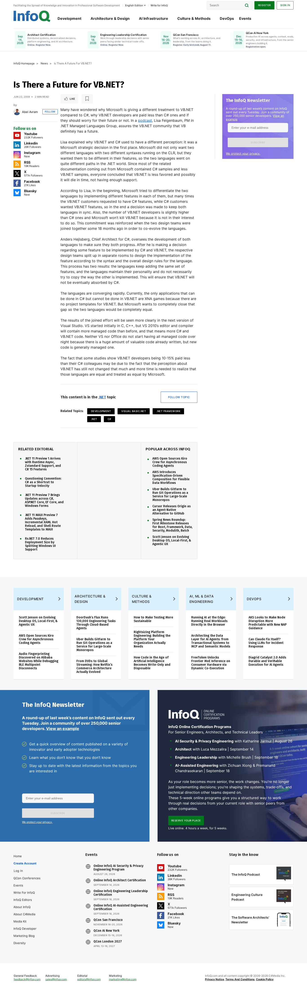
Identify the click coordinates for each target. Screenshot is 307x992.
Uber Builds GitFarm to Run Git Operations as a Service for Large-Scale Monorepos (170, 494)
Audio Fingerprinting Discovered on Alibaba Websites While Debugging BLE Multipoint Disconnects (38, 661)
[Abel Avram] (16, 111)
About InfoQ (22, 907)
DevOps (227, 18)
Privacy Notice (214, 979)
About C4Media (24, 914)
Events (245, 18)
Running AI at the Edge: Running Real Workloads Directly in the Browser (209, 621)
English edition (134, 5)
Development (69, 18)
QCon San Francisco (108, 920)
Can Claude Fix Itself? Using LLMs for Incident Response (266, 642)
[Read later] (87, 99)
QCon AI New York (106, 931)
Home (17, 856)
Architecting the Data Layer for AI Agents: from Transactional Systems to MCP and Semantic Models (210, 641)
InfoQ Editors (22, 900)
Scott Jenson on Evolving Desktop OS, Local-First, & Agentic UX (171, 540)
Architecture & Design (110, 18)
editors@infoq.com (89, 979)
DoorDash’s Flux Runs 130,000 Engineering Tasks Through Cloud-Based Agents (96, 622)
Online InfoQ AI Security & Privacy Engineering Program (118, 867)
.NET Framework (168, 411)
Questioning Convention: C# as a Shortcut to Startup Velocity (43, 482)
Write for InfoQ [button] (159, 5)
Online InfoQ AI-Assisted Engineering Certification (120, 907)
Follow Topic (179, 397)
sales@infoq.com (56, 979)
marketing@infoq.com (122, 979)
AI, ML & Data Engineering (201, 599)
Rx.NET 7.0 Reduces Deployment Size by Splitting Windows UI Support (40, 544)
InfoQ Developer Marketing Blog (24, 932)
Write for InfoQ (24, 892)
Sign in (285, 5)
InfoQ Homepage (24, 63)
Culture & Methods (194, 18)
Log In (18, 871)
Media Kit (20, 921)
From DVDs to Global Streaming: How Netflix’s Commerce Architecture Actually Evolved (94, 666)
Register (264, 5)
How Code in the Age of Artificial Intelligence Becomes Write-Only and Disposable (152, 663)
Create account (24, 863)
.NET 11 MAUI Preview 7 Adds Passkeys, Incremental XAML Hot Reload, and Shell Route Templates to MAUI (43, 522)
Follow (50, 111)
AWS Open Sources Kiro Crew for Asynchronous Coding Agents (169, 462)
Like (72, 98)
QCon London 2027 (107, 941)
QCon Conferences (26, 878)
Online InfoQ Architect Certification (119, 880)
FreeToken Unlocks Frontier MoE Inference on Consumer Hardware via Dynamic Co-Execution (210, 663)
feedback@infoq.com (27, 979)
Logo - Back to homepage (32, 16)
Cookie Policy (265, 979)
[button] (258, 142)
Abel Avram (30, 112)
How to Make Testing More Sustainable (153, 619)
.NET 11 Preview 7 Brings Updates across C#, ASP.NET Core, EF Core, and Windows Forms (44, 500)
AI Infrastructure (153, 18)
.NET (102, 397)
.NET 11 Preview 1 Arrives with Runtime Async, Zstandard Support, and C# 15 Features (43, 464)
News (44, 63)
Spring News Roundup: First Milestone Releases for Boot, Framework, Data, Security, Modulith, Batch (172, 525)
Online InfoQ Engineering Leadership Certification (120, 893)
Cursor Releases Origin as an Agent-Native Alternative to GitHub (171, 510)
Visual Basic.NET (133, 411)
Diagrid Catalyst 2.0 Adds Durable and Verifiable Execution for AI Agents (267, 661)
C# (109, 419)
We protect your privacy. (243, 153)
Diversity (19, 943)
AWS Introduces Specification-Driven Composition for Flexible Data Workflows (170, 477)
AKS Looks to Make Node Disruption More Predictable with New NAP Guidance (268, 622)
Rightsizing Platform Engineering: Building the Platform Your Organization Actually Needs (152, 639)
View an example (62, 728)
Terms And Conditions (240, 979)
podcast (145, 120)
